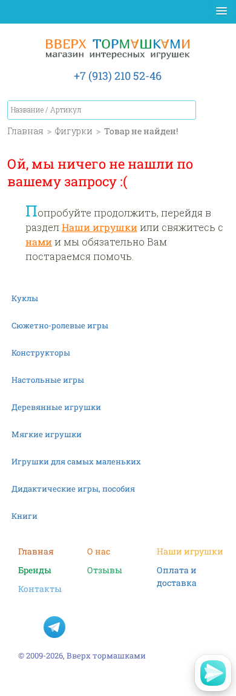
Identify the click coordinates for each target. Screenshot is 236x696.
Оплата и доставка (177, 570)
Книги (24, 515)
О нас (98, 551)
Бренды (34, 570)
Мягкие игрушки (46, 434)
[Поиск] (186, 110)
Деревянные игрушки (56, 407)
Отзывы (104, 570)
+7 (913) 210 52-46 (118, 75)
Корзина (217, 112)
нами (38, 241)
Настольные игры (47, 379)
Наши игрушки (99, 227)
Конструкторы (40, 352)
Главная (36, 551)
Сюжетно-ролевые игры (59, 325)
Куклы (24, 298)
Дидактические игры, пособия (73, 488)
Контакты (40, 588)
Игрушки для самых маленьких (76, 461)
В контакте (29, 627)
